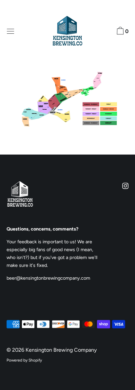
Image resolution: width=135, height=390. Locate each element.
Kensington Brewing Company (61, 350)
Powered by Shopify (24, 360)
